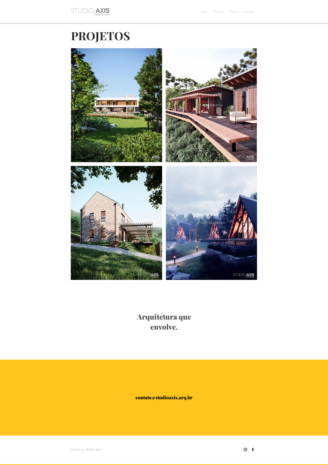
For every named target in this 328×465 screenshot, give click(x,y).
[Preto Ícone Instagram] (245, 449)
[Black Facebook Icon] (253, 449)
